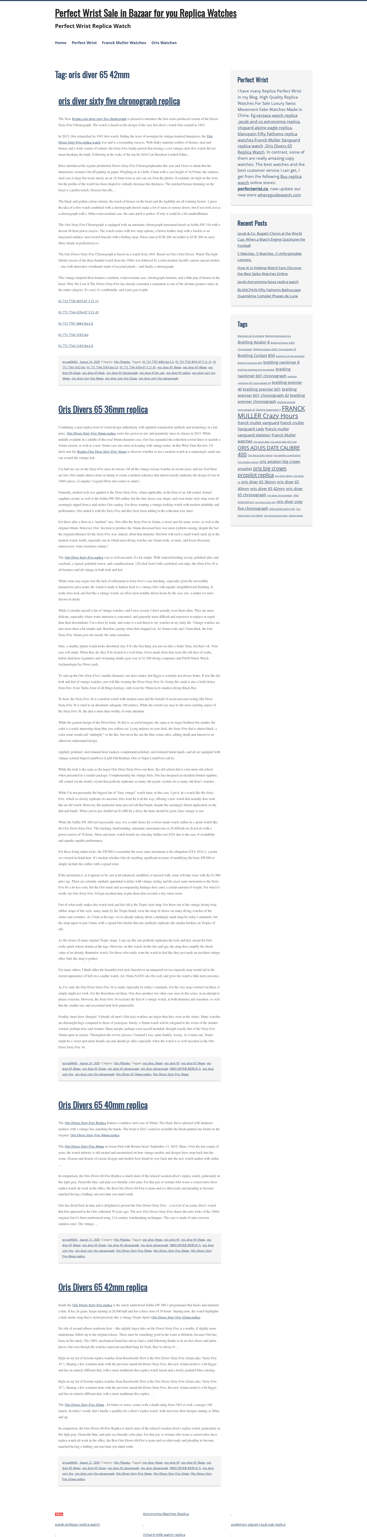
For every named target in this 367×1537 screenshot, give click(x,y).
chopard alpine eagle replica (265, 127)
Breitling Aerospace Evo (278, 335)
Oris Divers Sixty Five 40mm (171, 1251)
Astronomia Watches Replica (166, 1514)
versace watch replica (277, 115)
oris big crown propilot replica (262, 471)
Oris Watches (164, 42)
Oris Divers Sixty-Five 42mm (84, 1404)
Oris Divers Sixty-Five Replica (85, 1122)
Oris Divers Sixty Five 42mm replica (175, 1317)
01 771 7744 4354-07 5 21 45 (78, 312)
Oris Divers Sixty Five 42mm (171, 1473)
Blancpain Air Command (251, 335)
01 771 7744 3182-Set (73, 334)
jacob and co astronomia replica (269, 121)
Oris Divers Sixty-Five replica (92, 1305)
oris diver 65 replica (178, 373)
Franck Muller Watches (124, 42)
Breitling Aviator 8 (254, 342)
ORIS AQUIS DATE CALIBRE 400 (269, 451)
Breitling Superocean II (268, 409)
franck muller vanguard (258, 422)
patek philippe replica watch (77, 1524)
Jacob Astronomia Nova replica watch (268, 281)
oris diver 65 (171, 1063)
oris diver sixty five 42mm (121, 378)
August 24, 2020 (89, 362)
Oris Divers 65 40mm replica (103, 1104)
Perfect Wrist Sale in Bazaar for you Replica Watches (146, 13)
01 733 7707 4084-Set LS (75, 323)
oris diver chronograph (154, 1069)
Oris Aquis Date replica (260, 455)
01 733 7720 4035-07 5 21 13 (78, 301)
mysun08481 (70, 362)
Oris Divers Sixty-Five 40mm (84, 1146)
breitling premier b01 (262, 389)
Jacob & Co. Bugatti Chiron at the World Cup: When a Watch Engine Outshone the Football (271, 239)
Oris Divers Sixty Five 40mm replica (95, 1135)
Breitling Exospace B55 (250, 362)
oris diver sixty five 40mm (87, 378)
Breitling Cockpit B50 (256, 355)
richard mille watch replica (164, 1534)
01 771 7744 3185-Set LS (75, 345)
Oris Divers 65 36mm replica (103, 409)
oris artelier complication (287, 455)
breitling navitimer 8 (281, 362)
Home (60, 42)
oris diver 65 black (93, 373)
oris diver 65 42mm (94, 1069)
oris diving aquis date (276, 515)
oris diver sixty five (265, 502)
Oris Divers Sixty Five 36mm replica (91, 433)
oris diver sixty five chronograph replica (119, 100)
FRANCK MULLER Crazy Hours (271, 412)
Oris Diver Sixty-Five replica (84, 557)
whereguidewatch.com (279, 195)
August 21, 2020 (89, 1240)
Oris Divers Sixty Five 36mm (171, 1074)
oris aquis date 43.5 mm (284, 441)
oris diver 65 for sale (151, 373)
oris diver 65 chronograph (122, 373)
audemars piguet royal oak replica (258, 1524)
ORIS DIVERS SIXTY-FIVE (282, 509)
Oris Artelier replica (248, 462)
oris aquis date (261, 441)
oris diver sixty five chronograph (158, 378)
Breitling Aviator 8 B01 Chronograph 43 (274, 349)
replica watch (296, 515)
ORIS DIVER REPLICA (185, 1069)
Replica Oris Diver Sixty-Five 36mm (101, 451)
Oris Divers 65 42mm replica (102, 1286)
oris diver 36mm (152, 1063)
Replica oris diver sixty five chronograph (99, 118)
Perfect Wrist (84, 42)
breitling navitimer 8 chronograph (256, 369)
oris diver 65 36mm (169, 367)
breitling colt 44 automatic (290, 356)
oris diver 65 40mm (195, 367)
